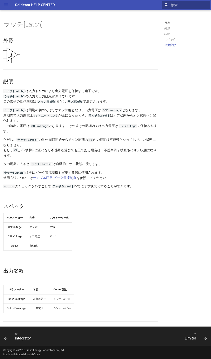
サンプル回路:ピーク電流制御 (54, 178)
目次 (167, 22)
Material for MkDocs (28, 354)
